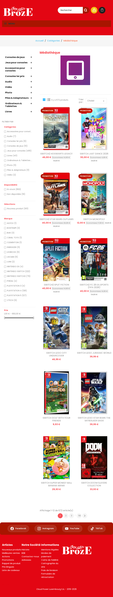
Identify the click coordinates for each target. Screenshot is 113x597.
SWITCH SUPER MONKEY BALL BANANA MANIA (56, 484)
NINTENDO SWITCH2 (18, 276)
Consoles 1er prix (14, 76)
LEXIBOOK (13, 252)
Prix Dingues (8, 566)
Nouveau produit (17, 208)
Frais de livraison (49, 570)
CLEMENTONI (14, 242)
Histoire (25, 549)
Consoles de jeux (15, 57)
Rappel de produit (11, 563)
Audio (8, 81)
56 (79, 515)
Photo (8, 92)
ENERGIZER (13, 247)
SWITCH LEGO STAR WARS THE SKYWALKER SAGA (94, 419)
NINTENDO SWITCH (18, 271)
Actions (6, 556)
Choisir (96, 101)
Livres (8, 111)
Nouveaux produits (11, 549)
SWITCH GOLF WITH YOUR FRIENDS (56, 419)
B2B (23, 553)
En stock (14, 189)
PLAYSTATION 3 (16, 285)
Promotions (8, 559)
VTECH (12, 300)
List (49, 99)
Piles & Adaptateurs (17, 98)
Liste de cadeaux (11, 570)
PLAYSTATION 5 (17, 295)
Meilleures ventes (11, 553)
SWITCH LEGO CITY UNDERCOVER (56, 354)
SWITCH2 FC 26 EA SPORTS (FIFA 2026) (94, 286)
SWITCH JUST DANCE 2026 (94, 153)
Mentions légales (50, 549)
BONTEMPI (13, 228)
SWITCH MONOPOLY (94, 219)
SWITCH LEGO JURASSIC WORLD (94, 352)
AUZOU (12, 223)
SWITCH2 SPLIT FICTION (56, 284)
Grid (44, 99)
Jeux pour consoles (16, 62)
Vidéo (8, 87)
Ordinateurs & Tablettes (13, 105)
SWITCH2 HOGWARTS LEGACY (56, 153)
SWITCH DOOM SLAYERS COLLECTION (94, 484)
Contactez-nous (30, 556)
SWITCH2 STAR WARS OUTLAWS (56, 219)
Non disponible (16, 194)
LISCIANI (12, 256)
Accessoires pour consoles (15, 69)
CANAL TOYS (14, 237)
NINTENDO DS (15, 266)
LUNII (11, 261)
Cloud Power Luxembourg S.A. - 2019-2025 (56, 589)
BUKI (10, 232)
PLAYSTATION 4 (17, 290)
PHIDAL (12, 281)
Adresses (26, 559)
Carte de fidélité (49, 559)
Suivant (85, 516)
